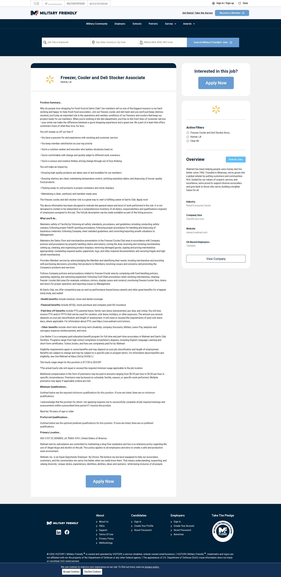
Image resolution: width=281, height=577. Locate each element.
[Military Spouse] (76, 3)
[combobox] (66, 42)
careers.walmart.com (196, 232)
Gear (245, 3)
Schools (137, 23)
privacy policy (152, 567)
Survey (169, 23)
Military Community (96, 23)
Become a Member (230, 13)
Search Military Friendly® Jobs (211, 42)
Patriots (153, 23)
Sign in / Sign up (225, 3)
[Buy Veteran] (99, 3)
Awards (187, 23)
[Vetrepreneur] (53, 3)
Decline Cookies (92, 571)
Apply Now (103, 481)
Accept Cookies (71, 571)
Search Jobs (236, 159)
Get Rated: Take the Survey (197, 13)
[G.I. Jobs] (36, 3)
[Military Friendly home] (54, 13)
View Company (216, 259)
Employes (120, 23)
